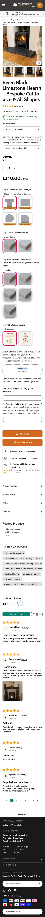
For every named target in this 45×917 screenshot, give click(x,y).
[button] (40, 5)
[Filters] (33, 614)
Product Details (22, 486)
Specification (22, 494)
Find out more (32, 458)
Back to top (22, 814)
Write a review (16, 614)
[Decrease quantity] (4, 168)
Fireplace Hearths (17, 20)
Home (4, 20)
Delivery (22, 511)
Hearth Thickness (9, 124)
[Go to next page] (38, 800)
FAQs (22, 503)
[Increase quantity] (14, 168)
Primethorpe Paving (14, 896)
